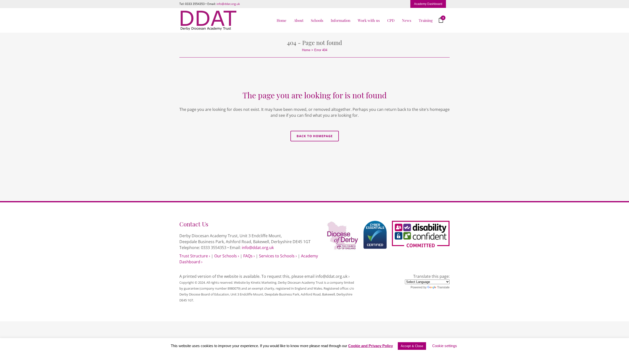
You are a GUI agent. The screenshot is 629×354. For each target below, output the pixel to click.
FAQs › (249, 256)
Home (306, 50)
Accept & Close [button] (412, 346)
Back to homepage (315, 135)
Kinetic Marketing (263, 282)
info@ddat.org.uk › (332, 276)
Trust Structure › (194, 256)
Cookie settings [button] (444, 346)
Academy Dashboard (428, 3)
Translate (443, 287)
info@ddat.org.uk (228, 4)
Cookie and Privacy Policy (370, 346)
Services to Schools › (278, 256)
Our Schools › (226, 256)
